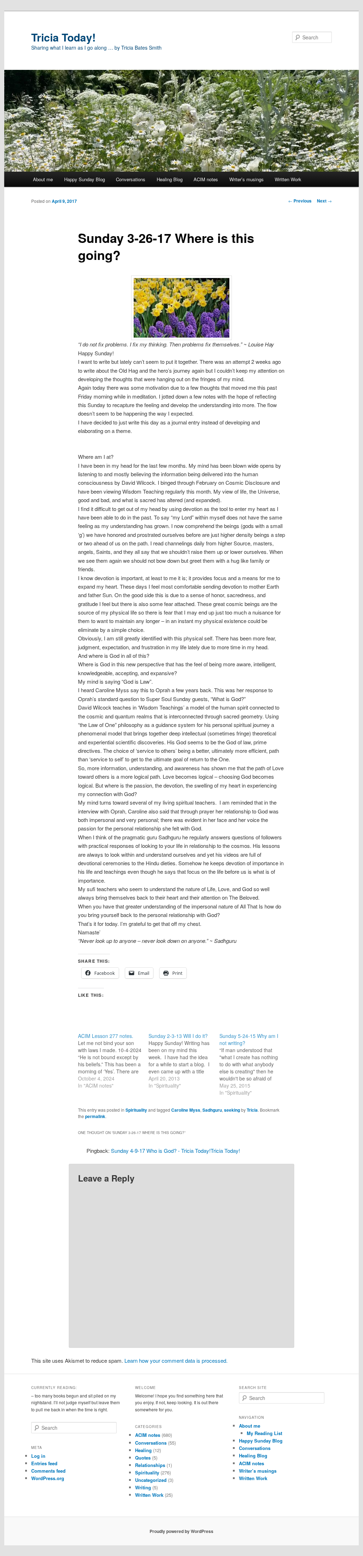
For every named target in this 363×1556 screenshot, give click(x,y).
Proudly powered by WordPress (181, 1531)
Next (324, 201)
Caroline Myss (185, 1110)
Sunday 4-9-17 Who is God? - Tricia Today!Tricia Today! (175, 1150)
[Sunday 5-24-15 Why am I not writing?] (254, 1064)
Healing (143, 1450)
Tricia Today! (63, 37)
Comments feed (48, 1470)
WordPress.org (47, 1478)
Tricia (252, 1110)
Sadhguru (212, 1110)
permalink (95, 1116)
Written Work (288, 179)
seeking (232, 1110)
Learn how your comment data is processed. (176, 1360)
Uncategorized (151, 1480)
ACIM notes (206, 179)
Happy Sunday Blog (84, 179)
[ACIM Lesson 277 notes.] (113, 1060)
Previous (300, 201)
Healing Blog (170, 179)
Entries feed (44, 1463)
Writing (143, 1487)
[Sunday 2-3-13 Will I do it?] (184, 1060)
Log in (38, 1455)
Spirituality (136, 1110)
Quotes (143, 1457)
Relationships (150, 1465)
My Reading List (264, 1433)
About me (43, 179)
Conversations (130, 179)
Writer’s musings (246, 179)
